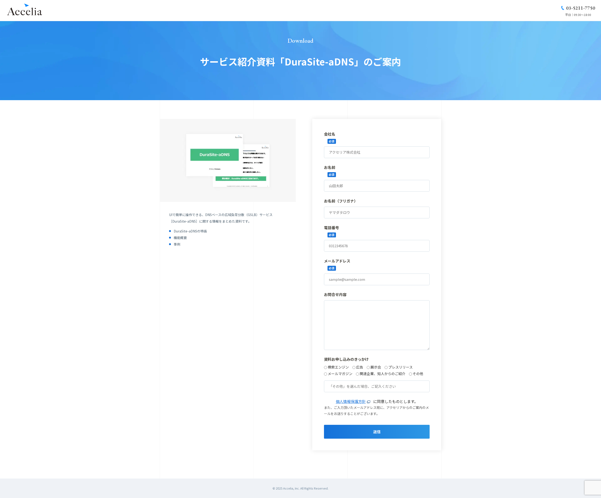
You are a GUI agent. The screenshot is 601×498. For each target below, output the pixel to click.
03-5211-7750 (580, 8)
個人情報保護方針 (351, 401)
